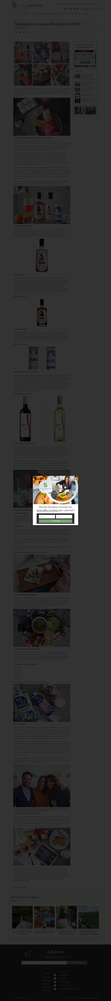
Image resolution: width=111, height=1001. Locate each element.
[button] (75, 478)
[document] (55, 500)
